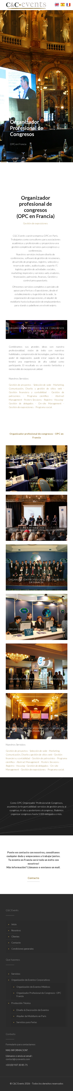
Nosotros (16, 930)
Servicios (15, 973)
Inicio (14, 924)
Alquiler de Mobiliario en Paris (31, 1016)
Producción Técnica (21, 1003)
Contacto (16, 942)
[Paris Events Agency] (26, 5)
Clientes (15, 936)
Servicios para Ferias (26, 1022)
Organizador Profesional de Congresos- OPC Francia (38, 995)
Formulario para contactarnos (20, 1044)
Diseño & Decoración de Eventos (32, 1010)
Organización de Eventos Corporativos (30, 980)
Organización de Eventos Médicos (33, 986)
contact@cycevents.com (18, 1059)
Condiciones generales (22, 948)
